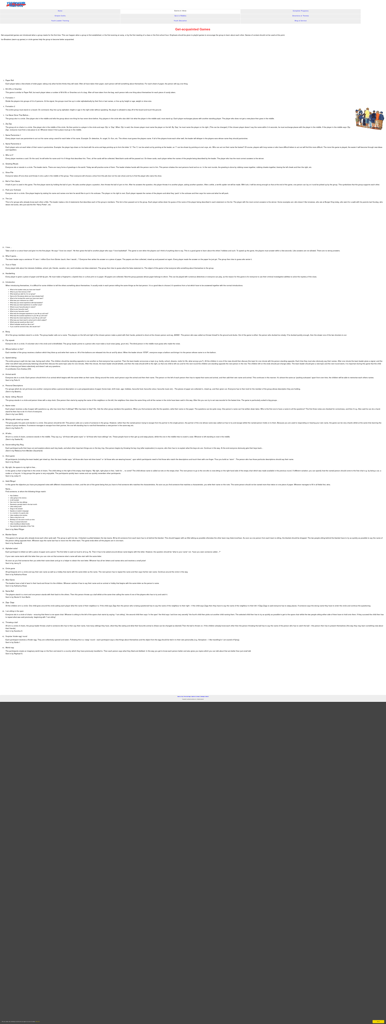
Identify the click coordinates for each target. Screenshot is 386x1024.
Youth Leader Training (60, 21)
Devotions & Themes (300, 16)
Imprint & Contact (195, 696)
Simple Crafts (60, 16)
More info (38, 1021)
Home (60, 11)
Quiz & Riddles (180, 16)
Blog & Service (301, 21)
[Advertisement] (46, 57)
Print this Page (187, 696)
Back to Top (180, 696)
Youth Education (180, 21)
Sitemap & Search (205, 696)
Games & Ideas (180, 11)
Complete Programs (301, 11)
